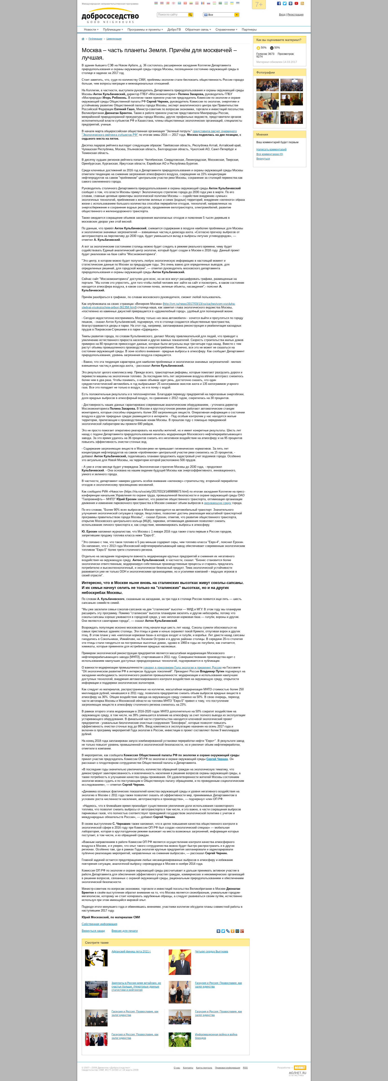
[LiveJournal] (228, 931)
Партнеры (249, 29)
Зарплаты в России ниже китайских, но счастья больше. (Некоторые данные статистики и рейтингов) (136, 986)
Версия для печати (125, 930)
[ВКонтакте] (218, 931)
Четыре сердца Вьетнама (211, 951)
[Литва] (191, 4)
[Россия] (208, 4)
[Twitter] (223, 931)
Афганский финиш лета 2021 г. (131, 951)
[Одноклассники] (232, 931)
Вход (282, 14)
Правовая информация (227, 1067)
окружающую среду (217, 503)
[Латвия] (197, 4)
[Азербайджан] (156, 4)
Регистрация (295, 14)
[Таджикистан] (214, 4)
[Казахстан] (179, 4)
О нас (177, 1067)
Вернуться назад (93, 930)
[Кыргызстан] (185, 4)
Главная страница (83, 39)
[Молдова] (203, 4)
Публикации (111, 30)
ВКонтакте (290, 3)
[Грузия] (173, 4)
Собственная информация (99, 924)
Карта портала (204, 1067)
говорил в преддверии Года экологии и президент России (182, 667)
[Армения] (162, 4)
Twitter (285, 3)
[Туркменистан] (220, 4)
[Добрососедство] (110, 13)
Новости (89, 30)
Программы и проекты (143, 30)
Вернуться (263, 158)
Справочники (224, 30)
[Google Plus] (242, 931)
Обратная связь (196, 30)
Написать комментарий (271, 149)
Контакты (188, 1067)
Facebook (279, 3)
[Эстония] (238, 4)
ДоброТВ (174, 29)
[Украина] (232, 4)
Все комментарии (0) (269, 154)
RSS (302, 3)
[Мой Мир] (237, 931)
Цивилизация (113, 38)
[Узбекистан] (226, 4)
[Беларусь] (168, 4)
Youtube (296, 3)
